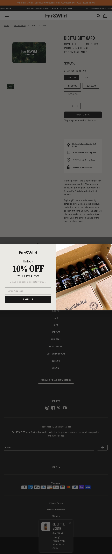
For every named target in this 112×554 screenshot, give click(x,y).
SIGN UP (28, 299)
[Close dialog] (108, 247)
